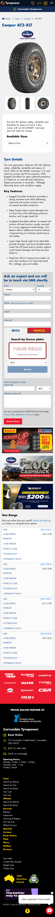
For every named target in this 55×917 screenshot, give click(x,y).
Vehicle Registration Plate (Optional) (15, 383)
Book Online (10, 835)
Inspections (8, 815)
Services (7, 808)
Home (7, 18)
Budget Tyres (8, 865)
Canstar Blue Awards (12, 861)
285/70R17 (46, 599)
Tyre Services (9, 822)
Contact (7, 832)
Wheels (7, 798)
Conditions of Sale (34, 904)
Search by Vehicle (11, 782)
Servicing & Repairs (11, 818)
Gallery (7, 845)
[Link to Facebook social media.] (27, 911)
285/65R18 (46, 633)
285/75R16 (46, 529)
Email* (7, 311)
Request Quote (13, 421)
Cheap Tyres (8, 868)
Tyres (6, 778)
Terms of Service (27, 414)
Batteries (6, 812)
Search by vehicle (41, 520)
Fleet (5, 839)
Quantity (40, 286)
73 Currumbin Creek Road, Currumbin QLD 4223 (27, 742)
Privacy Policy (9, 414)
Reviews (7, 849)
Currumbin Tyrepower (29, 9)
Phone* (18, 303)
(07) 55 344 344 (17, 748)
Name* (7, 294)
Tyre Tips (7, 795)
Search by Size (9, 785)
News (6, 842)
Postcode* (8, 320)
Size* (6, 286)
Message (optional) (12, 393)
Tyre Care (7, 791)
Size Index (7, 858)
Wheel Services (10, 825)
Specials (7, 828)
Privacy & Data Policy (18, 904)
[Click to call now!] (32, 3)
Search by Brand (10, 788)
